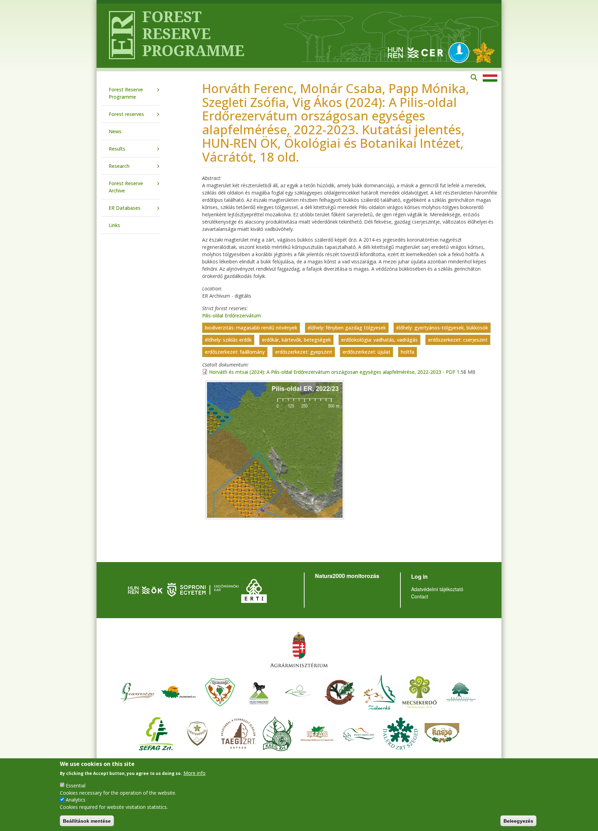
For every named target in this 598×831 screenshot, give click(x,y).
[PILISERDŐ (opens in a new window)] (259, 691)
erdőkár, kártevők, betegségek (296, 340)
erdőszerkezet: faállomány (235, 352)
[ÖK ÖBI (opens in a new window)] (145, 589)
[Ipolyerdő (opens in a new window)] (359, 733)
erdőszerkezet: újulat (366, 352)
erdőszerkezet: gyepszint (303, 352)
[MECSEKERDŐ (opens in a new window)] (419, 691)
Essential (75, 785)
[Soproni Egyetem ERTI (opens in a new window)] (254, 589)
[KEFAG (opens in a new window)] (317, 733)
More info (194, 773)
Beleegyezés (518, 820)
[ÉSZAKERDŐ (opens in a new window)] (178, 691)
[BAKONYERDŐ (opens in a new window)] (298, 691)
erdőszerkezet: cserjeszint (458, 340)
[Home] (119, 35)
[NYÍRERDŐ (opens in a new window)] (220, 691)
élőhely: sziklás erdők (228, 340)
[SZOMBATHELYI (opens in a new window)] (339, 691)
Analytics (75, 799)
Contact (419, 596)
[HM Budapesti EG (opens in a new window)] (461, 691)
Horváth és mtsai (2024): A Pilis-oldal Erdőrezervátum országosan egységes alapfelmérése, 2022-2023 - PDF (332, 372)
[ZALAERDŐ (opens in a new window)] (379, 691)
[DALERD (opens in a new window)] (400, 733)
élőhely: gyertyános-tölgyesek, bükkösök (442, 328)
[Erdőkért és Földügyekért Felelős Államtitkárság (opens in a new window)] (299, 649)
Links (114, 225)
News (115, 131)
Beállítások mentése (87, 820)
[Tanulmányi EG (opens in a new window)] (238, 733)
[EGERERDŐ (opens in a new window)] (137, 691)
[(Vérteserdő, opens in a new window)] (197, 733)
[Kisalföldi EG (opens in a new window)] (278, 733)
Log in (419, 576)
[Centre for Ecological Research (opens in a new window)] (415, 52)
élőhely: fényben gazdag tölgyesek (347, 328)
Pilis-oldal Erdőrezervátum (231, 315)
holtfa (407, 352)
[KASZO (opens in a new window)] (442, 733)
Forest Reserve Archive (126, 187)
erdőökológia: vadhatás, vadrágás (379, 340)
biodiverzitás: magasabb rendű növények (251, 328)
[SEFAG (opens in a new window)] (156, 733)
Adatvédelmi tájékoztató (437, 589)
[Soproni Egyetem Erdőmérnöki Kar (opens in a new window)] (203, 589)
